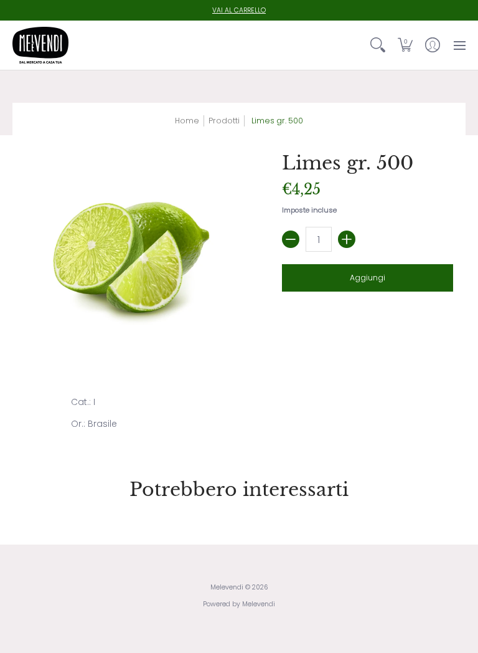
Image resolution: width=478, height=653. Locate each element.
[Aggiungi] (346, 239)
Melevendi (226, 587)
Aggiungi (367, 277)
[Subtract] (290, 239)
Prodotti (224, 120)
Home (187, 120)
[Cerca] (377, 45)
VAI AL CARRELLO (239, 10)
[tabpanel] (239, 416)
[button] (405, 45)
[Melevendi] (40, 45)
